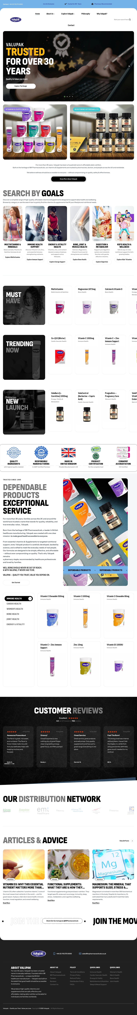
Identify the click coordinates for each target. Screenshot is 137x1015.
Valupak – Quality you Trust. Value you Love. (17, 1008)
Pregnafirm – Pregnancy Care (93, 395)
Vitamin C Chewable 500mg (52, 596)
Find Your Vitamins (21, 86)
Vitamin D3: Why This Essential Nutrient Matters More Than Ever (23, 887)
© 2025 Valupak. (44, 1008)
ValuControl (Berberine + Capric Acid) (67, 396)
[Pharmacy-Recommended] (76, 3)
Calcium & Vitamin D (86, 289)
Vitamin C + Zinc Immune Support (93, 340)
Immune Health (64, 341)
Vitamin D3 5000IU (121, 338)
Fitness (54, 879)
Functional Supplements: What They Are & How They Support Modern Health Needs (68, 887)
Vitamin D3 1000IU (115, 644)
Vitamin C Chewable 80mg (118, 596)
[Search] (129, 19)
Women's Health (91, 399)
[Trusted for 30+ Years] (49, 3)
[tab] (19, 598)
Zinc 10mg (78, 644)
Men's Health (117, 402)
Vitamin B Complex (113, 289)
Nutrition (11, 879)
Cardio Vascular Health (67, 402)
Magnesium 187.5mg (60, 289)
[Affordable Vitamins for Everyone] (107, 3)
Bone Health (55, 292)
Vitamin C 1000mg (67, 338)
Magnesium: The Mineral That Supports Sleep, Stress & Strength (111, 887)
